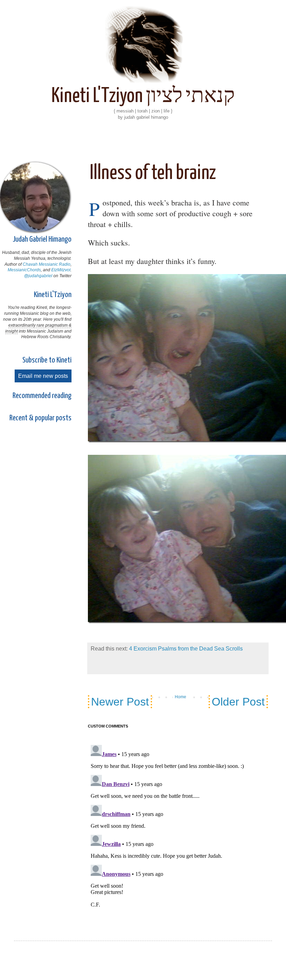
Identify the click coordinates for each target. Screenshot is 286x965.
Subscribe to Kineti (47, 360)
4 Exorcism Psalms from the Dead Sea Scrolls (186, 649)
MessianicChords (24, 269)
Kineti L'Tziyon (53, 295)
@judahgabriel (38, 275)
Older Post (238, 701)
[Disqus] (178, 825)
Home (180, 696)
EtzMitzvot (60, 269)
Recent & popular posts (40, 418)
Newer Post (120, 701)
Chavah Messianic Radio (46, 264)
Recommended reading (42, 396)
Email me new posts (43, 376)
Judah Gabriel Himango (42, 239)
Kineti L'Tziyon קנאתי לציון (143, 96)
